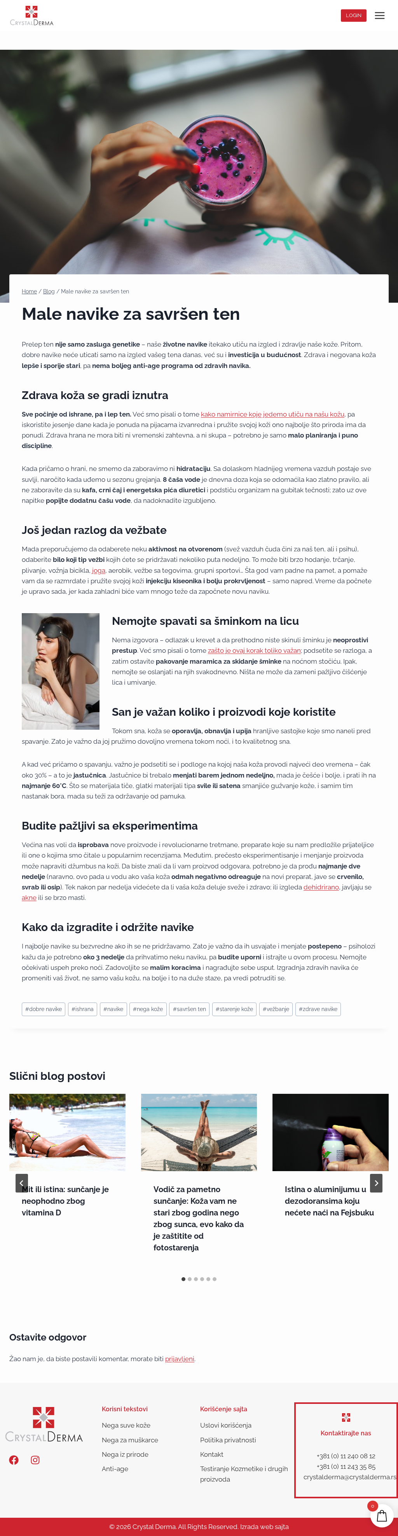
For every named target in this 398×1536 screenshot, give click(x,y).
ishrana (83, 1009)
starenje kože (234, 1009)
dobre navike (43, 1009)
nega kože (148, 1009)
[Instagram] (35, 1460)
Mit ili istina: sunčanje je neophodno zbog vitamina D (65, 1201)
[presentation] (67, 1132)
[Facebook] (13, 1460)
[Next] (376, 1183)
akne (29, 897)
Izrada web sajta (264, 1527)
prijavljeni (179, 1359)
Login (353, 15)
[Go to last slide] (22, 1183)
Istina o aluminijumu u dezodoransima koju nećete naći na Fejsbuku (329, 1201)
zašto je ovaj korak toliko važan (254, 650)
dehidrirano (321, 887)
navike (113, 1009)
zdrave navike (318, 1009)
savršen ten (189, 1009)
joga (98, 570)
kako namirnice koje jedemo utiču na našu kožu (272, 414)
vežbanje (276, 1009)
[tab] (183, 1279)
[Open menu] (379, 15)
